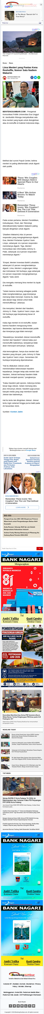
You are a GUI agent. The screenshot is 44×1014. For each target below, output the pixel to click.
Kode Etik (18, 992)
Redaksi (16, 984)
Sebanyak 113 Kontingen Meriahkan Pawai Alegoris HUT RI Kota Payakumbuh (27, 751)
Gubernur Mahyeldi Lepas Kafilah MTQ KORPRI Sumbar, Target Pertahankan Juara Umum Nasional (27, 743)
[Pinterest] (18, 1006)
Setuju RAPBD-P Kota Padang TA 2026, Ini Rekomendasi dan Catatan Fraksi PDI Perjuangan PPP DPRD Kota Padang (22, 800)
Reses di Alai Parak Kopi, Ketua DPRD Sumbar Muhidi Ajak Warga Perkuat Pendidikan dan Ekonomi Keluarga (25, 736)
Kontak (22, 984)
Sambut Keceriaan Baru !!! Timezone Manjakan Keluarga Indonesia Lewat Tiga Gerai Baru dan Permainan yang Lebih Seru (21, 812)
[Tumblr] (29, 1006)
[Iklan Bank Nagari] (22, 899)
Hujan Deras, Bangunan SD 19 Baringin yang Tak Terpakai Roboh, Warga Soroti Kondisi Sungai (26, 766)
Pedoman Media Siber (31, 992)
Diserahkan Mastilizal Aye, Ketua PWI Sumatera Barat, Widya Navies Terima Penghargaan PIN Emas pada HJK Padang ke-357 (22, 717)
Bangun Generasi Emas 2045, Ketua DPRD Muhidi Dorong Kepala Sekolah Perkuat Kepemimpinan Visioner (20, 819)
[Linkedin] (25, 1006)
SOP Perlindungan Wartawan (30, 995)
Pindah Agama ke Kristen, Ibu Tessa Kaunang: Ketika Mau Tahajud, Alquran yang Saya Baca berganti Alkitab (21, 824)
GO (40, 548)
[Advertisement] (22, 140)
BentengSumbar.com (21, 1012)
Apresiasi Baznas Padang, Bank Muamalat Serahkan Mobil (21, 829)
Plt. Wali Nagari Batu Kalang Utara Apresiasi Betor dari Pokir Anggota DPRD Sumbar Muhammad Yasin (27, 758)
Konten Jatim (16, 412)
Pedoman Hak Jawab (10, 995)
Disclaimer (30, 984)
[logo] (22, 976)
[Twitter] (14, 1006)
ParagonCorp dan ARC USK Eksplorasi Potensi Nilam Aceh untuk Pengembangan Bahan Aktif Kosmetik (21, 521)
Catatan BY (7, 984)
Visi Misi (21, 986)
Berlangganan (9, 992)
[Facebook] (10, 1006)
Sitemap (28, 986)
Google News (31, 450)
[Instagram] (22, 1006)
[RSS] (33, 1006)
